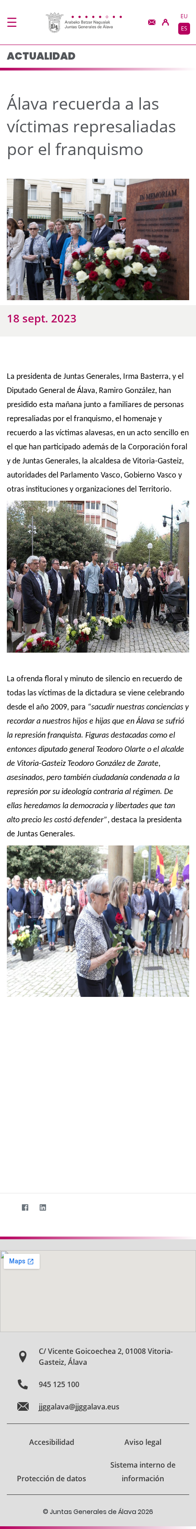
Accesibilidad (51, 1442)
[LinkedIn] (43, 1208)
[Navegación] (11, 22)
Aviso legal (142, 1442)
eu (184, 16)
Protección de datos (51, 1479)
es (184, 28)
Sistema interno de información (142, 1472)
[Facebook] (25, 1208)
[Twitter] (7, 1208)
